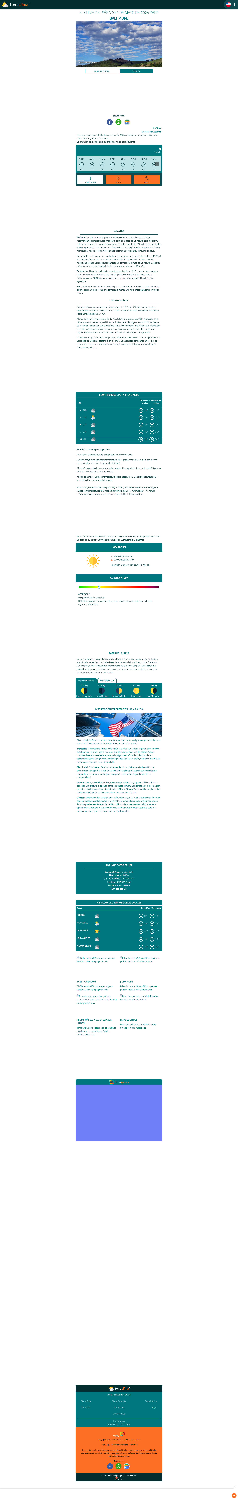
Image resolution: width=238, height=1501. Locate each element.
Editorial (126, 1424)
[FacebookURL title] (110, 122)
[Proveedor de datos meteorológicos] (119, 1479)
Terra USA (85, 1407)
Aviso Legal (105, 1444)
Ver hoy (136, 71)
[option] (90, 180)
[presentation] (157, 164)
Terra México (151, 1401)
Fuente (151, 131)
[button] (234, 4)
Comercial (113, 1424)
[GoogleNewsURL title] (127, 122)
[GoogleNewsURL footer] (127, 1466)
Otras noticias (119, 1413)
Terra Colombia (119, 1401)
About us (133, 1444)
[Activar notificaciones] (234, 1495)
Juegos (154, 1407)
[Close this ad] (236, 1487)
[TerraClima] (228, 4)
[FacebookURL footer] (110, 1466)
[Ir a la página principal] (16, 4)
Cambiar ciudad (101, 71)
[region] (119, 94)
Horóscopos (119, 1407)
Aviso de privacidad (120, 1444)
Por (157, 128)
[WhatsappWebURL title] (118, 122)
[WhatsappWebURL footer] (118, 1466)
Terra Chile (86, 1401)
